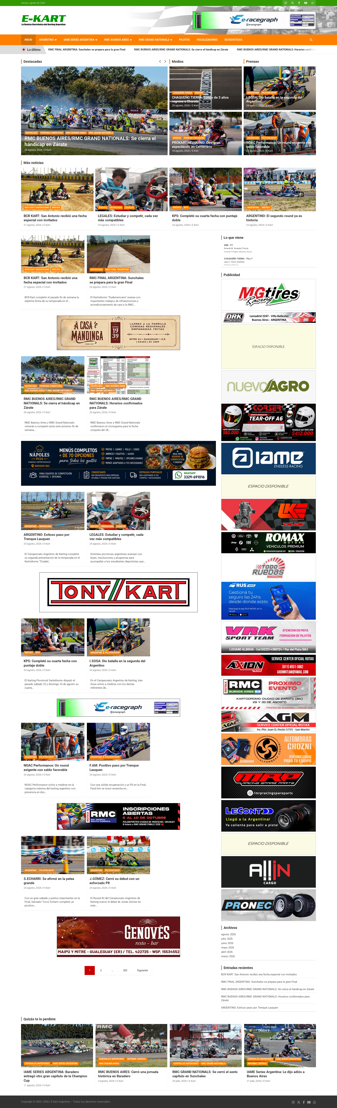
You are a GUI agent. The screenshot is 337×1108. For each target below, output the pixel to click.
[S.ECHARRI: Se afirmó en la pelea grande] (53, 855)
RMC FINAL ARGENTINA (117, 269)
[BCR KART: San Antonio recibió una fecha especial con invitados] (53, 254)
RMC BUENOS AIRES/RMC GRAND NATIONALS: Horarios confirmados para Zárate (201, 49)
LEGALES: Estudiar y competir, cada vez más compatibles (116, 537)
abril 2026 (227, 952)
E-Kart (110, 149)
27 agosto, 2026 (32, 225)
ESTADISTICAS (233, 39)
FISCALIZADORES (207, 39)
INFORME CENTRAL (136, 1059)
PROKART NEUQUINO (194, 138)
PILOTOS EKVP (269, 93)
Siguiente (142, 970)
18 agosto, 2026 (181, 150)
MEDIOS (199, 93)
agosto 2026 (228, 934)
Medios (177, 61)
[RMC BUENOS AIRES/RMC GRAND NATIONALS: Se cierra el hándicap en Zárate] (53, 375)
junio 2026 (227, 943)
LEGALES (129, 207)
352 (125, 970)
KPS (186, 207)
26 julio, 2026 (179, 1081)
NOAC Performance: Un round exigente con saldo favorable (279, 145)
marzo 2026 (228, 956)
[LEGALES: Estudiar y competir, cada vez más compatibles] (118, 511)
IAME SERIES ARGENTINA (79, 39)
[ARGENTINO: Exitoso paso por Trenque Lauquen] (53, 511)
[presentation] (160, 61)
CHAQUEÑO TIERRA (182, 93)
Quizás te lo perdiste (40, 1019)
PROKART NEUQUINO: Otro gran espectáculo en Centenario (196, 145)
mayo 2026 (227, 947)
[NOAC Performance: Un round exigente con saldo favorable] (53, 742)
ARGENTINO (46, 39)
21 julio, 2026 (254, 1081)
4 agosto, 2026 (106, 1081)
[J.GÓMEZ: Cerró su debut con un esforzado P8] (118, 855)
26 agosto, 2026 (98, 287)
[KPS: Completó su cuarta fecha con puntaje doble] (53, 637)
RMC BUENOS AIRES (116, 39)
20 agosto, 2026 (181, 105)
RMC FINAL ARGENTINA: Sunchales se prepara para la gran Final (117, 280)
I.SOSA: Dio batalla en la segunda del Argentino (274, 99)
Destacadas (33, 61)
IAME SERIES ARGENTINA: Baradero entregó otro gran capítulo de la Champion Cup (55, 1076)
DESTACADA (108, 138)
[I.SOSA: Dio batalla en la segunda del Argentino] (118, 637)
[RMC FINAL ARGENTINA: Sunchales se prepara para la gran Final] (118, 254)
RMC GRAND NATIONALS (154, 39)
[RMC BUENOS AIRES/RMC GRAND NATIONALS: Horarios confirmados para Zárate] (118, 375)
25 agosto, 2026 (95, 149)
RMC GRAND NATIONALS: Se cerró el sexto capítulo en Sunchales (205, 1074)
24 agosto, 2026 (255, 105)
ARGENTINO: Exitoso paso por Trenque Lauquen (287, 49)
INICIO (28, 39)
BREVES (56, 207)
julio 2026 (227, 938)
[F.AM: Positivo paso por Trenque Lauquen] (118, 742)
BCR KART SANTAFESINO (37, 207)
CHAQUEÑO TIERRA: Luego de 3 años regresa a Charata (200, 99)
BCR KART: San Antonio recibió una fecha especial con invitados (55, 218)
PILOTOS (184, 39)
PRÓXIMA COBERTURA (51, 386)
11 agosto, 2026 (32, 1085)
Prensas (252, 61)
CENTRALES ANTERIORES (37, 1063)
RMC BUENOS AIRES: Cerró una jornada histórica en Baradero (128, 1074)
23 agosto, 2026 (255, 225)
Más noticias (34, 163)
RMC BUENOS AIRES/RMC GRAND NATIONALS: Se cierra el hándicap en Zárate (97, 49)
